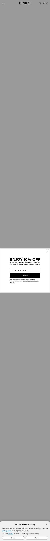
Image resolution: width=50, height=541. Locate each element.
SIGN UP (25, 275)
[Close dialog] (47, 251)
